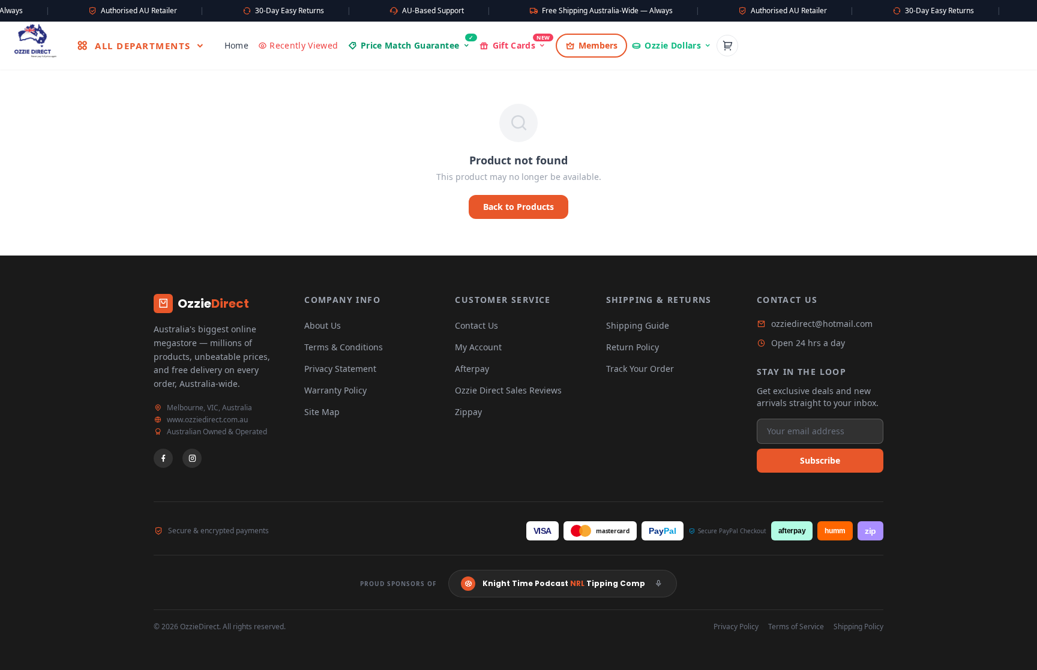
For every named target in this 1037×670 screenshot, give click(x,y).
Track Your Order (640, 368)
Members (598, 45)
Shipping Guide (637, 325)
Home (236, 45)
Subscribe (820, 460)
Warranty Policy (335, 390)
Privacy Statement (340, 368)
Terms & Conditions (343, 347)
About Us (322, 325)
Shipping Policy (858, 627)
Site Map (322, 411)
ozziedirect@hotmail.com (822, 323)
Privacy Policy (736, 627)
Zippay (468, 411)
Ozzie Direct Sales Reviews (508, 390)
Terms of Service (796, 627)
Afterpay (472, 368)
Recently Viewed (303, 45)
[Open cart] (727, 45)
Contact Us (476, 325)
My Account (478, 347)
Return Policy (632, 347)
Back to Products (518, 206)
